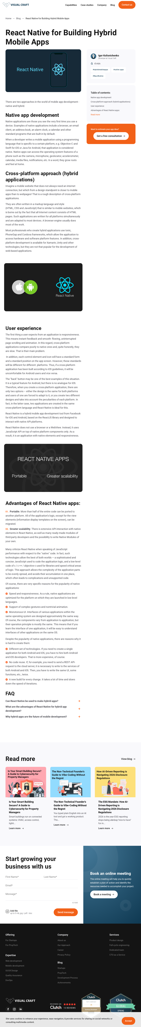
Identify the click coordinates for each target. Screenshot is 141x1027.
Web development (14, 961)
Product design (116, 940)
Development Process (68, 978)
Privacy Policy (64, 955)
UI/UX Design (12, 970)
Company (102, 5)
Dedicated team (116, 950)
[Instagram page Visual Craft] (14, 1009)
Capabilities (71, 5)
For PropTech (12, 945)
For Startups (11, 940)
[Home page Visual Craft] (16, 5)
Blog (112, 5)
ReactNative (98, 76)
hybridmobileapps (101, 70)
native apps (119, 70)
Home (8, 18)
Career (61, 950)
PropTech (62, 973)
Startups (61, 968)
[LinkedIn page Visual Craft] (20, 1009)
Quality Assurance (14, 975)
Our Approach (64, 945)
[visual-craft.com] (21, 1000)
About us (62, 940)
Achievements (64, 982)
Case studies (87, 5)
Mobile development (15, 966)
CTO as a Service (117, 955)
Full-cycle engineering (119, 945)
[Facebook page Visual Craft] (8, 1009)
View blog (126, 758)
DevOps (9, 980)
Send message (66, 912)
